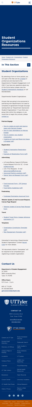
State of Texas (6, 389)
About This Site (20, 401)
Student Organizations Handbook (13, 89)
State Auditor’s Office (21, 347)
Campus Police (6, 361)
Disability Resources (25, 403)
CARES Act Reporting (20, 360)
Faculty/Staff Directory (6, 342)
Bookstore (5, 375)
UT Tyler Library (6, 370)
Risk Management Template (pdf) (15, 232)
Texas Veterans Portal (21, 351)
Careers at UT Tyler (7, 337)
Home (3, 57)
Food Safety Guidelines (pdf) (13, 188)
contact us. (5, 116)
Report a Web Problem (21, 388)
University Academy (23, 379)
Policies (13, 401)
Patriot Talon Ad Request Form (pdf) (16, 175)
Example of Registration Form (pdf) (16, 154)
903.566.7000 (16, 322)
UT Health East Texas (8, 384)
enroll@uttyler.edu (16, 319)
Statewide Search (22, 342)
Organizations (18, 57)
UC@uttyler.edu (9, 166)
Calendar (4, 365)
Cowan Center (6, 379)
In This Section (10, 65)
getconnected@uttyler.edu (12, 171)
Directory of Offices (8, 347)
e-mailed (22, 78)
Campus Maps (5, 403)
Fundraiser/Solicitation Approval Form (16, 196)
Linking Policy (10, 405)
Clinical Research (22, 384)
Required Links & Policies (20, 405)
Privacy (26, 401)
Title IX (11, 403)
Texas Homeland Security (22, 337)
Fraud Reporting (22, 365)
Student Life (9, 57)
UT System (20, 356)
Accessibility (17, 403)
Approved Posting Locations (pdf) (15, 173)
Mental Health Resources (21, 370)
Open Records (21, 375)
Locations (5, 356)
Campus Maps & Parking (6, 351)
